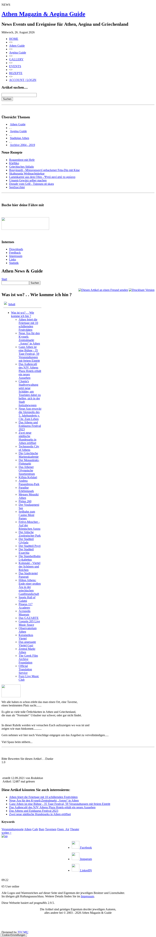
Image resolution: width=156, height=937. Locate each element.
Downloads (16, 249)
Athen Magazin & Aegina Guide (43, 13)
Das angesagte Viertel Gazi (27, 643)
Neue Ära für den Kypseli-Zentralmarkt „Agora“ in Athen (29, 338)
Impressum (15, 256)
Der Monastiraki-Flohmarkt (29, 461)
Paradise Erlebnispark (26, 489)
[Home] (5, 836)
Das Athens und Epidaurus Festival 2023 (30, 426)
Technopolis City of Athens (29, 448)
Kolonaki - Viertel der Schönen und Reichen (29, 566)
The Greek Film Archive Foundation (28, 659)
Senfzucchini (17, 187)
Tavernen (50, 829)
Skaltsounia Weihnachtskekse (27, 173)
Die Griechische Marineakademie (29, 455)
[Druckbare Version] (141, 290)
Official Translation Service (25, 669)
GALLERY (16, 59)
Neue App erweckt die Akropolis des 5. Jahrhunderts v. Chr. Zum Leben (30, 414)
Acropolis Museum (24, 612)
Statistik (14, 263)
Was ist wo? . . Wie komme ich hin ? (22, 314)
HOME (13, 38)
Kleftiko (14, 163)
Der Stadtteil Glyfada (26, 540)
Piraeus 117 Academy (26, 606)
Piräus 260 (25, 501)
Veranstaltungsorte (13, 829)
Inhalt (11, 304)
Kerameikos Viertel (26, 636)
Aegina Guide (17, 52)
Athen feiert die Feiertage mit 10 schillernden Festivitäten (28, 324)
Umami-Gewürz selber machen (28, 180)
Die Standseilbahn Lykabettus (30, 558)
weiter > (6, 832)
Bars (41, 829)
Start (4, 279)
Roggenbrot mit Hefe (22, 159)
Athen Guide (17, 45)
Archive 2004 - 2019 (22, 145)
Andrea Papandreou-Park (29, 482)
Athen (28, 829)
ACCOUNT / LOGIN (22, 80)
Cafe (35, 829)
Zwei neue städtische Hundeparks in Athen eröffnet (27, 438)
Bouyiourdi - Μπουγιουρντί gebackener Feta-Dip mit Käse (44, 170)
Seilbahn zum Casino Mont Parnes (27, 515)
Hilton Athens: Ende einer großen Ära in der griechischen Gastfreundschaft (30, 587)
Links (12, 259)
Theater (74, 829)
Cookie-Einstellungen (13, 935)
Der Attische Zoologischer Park (30, 534)
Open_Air (63, 829)
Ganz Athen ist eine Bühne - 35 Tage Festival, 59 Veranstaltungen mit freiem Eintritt (29, 353)
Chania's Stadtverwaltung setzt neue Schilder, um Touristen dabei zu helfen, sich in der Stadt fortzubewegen (30, 393)
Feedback (15, 252)
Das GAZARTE (29, 618)
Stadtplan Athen (19, 138)
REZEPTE (15, 73)
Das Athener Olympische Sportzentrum (27, 470)
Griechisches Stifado (21, 166)
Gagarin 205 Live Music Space (29, 623)
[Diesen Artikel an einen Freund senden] (103, 290)
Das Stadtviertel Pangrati (28, 575)
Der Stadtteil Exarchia (26, 551)
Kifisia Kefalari (28, 477)
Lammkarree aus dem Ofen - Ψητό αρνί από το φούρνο (42, 177)
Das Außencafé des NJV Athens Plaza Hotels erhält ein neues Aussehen (30, 370)
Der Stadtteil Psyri (30, 545)
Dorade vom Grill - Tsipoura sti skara (31, 183)
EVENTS (15, 66)
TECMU (23, 932)
